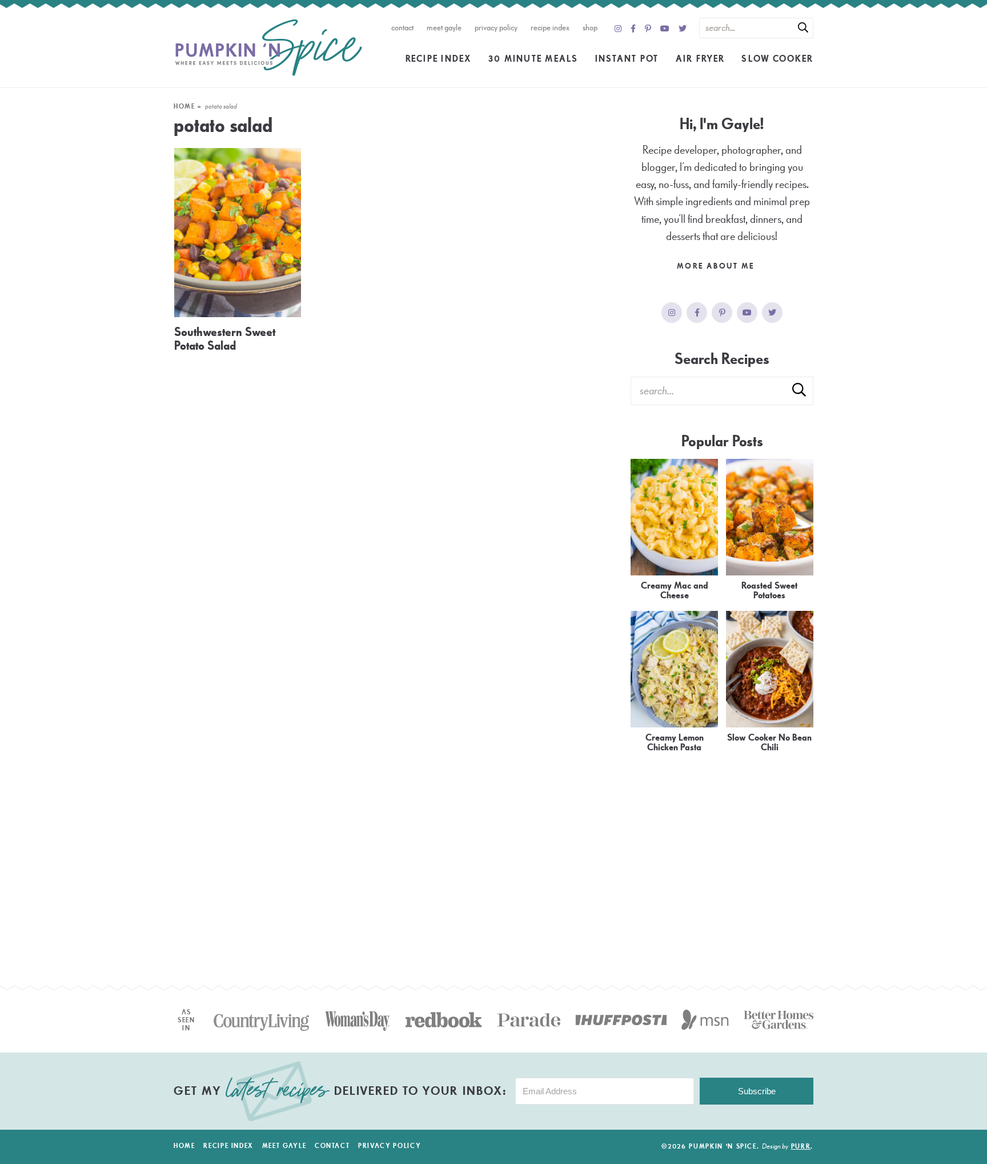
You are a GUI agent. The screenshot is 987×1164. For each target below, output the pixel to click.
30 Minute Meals (533, 59)
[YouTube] (665, 29)
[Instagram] (618, 29)
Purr (801, 1146)
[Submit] (803, 27)
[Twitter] (682, 29)
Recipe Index (550, 27)
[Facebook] (633, 29)
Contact (402, 27)
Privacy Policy (496, 27)
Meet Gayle (444, 27)
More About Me (717, 266)
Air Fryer (700, 59)
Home (184, 106)
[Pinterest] (648, 29)
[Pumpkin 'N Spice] (268, 48)
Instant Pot (627, 59)
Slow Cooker (777, 59)
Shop (590, 27)
